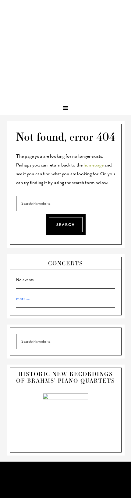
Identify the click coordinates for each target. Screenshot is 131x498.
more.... (23, 298)
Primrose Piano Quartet (65, 30)
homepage (93, 165)
